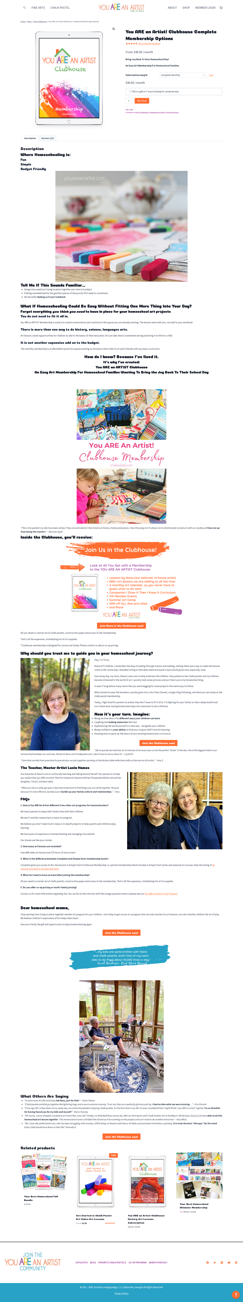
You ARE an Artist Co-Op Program (161, 893)
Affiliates (82, 1262)
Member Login (205, 8)
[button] (25, 7)
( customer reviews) (149, 43)
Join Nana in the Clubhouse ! (121, 625)
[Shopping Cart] (221, 7)
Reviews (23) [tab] (47, 138)
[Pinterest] (236, 1262)
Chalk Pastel (60, 8)
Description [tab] (30, 138)
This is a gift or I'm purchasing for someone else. (155, 91)
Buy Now (142, 100)
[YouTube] (229, 1262)
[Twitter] (214, 1262)
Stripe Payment (172, 112)
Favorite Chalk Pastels (112, 1262)
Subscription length (137, 75)
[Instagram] (221, 1262)
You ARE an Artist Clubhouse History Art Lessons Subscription (146, 1219)
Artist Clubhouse (142, 112)
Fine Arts (38, 8)
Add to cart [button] (30, 1212)
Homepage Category (157, 112)
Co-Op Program (138, 1262)
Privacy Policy (122, 1293)
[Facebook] (207, 1262)
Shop (186, 8)
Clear (211, 75)
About (172, 8)
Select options (188, 1220)
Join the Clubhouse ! (158, 742)
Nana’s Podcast (158, 1262)
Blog (93, 1262)
